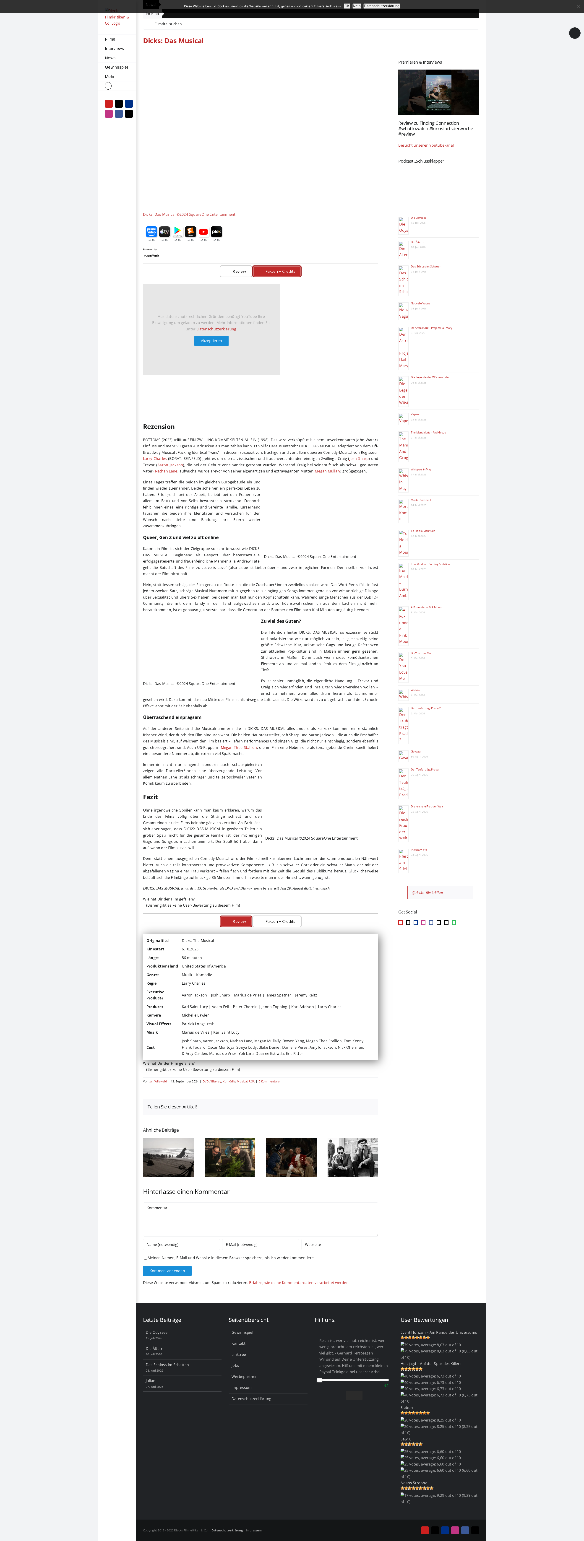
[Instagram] (423, 922)
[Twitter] (446, 922)
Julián (150, 1380)
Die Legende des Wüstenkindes (430, 377)
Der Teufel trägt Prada (424, 769)
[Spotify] (454, 922)
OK (347, 6)
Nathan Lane (166, 471)
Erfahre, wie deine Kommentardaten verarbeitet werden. (299, 1282)
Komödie (229, 1081)
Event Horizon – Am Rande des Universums (439, 1332)
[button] (117, 86)
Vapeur (415, 414)
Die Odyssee (418, 218)
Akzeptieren (211, 340)
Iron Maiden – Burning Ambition (430, 564)
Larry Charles (155, 458)
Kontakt (238, 1343)
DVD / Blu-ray (212, 1081)
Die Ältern (417, 242)
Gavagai (416, 751)
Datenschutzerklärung (216, 329)
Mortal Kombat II (421, 500)
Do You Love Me (421, 653)
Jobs (235, 1365)
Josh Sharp (359, 458)
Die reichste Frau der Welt (427, 806)
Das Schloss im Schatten (426, 266)
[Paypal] (416, 922)
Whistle (415, 690)
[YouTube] (400, 922)
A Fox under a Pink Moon (426, 607)
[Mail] (439, 922)
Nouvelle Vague (420, 303)
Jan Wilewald (158, 1081)
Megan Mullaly (327, 471)
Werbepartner (244, 1376)
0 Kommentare (269, 1081)
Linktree (239, 1354)
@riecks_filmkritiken (427, 893)
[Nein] (578, 6)
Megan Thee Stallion (239, 747)
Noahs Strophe (414, 1482)
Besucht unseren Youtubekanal (426, 145)
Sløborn (408, 1407)
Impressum (242, 1387)
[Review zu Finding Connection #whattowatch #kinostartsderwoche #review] (438, 92)
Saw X (406, 1439)
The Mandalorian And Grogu (428, 432)
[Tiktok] (408, 922)
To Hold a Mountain (423, 531)
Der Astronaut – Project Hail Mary (431, 328)
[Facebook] (431, 922)
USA (252, 1081)
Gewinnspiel (242, 1332)
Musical (242, 1081)
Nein (357, 6)
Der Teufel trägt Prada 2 (426, 708)
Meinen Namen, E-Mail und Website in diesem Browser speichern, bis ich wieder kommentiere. (231, 1257)
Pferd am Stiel (419, 850)
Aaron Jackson (170, 464)
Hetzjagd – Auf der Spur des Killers (431, 1363)
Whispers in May (421, 469)
